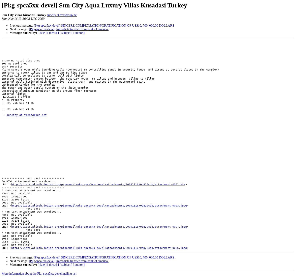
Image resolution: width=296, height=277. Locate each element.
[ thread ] (53, 32)
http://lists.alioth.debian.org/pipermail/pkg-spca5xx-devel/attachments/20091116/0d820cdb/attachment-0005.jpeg (99, 247)
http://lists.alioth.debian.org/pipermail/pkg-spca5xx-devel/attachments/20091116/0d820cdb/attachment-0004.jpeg (99, 226)
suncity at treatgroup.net (62, 15)
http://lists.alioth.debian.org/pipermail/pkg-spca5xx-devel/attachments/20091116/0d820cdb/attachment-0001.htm (98, 184)
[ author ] (79, 32)
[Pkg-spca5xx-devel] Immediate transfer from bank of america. (69, 29)
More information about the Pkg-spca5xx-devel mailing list (39, 273)
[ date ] (42, 32)
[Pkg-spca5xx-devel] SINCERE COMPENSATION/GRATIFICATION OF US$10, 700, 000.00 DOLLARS (104, 25)
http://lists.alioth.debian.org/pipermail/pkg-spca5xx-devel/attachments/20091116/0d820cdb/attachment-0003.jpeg (99, 205)
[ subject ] (66, 32)
